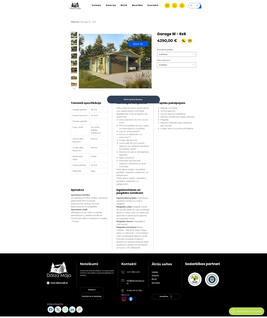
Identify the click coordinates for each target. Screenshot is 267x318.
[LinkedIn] (72, 309)
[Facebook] (131, 299)
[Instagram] (124, 299)
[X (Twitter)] (58, 309)
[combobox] (176, 54)
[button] (167, 5)
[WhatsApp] (65, 309)
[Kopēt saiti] (79, 309)
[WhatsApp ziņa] (182, 5)
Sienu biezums (164, 60)
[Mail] (189, 40)
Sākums (75, 21)
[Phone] (174, 5)
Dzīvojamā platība (165, 49)
